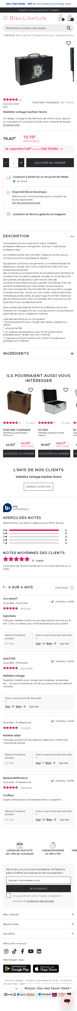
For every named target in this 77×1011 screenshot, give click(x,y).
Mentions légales (14, 980)
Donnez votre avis (38, 486)
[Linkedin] (39, 953)
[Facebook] (23, 953)
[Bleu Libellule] (27, 18)
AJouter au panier (50, 162)
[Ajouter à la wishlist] (30, 391)
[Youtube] (31, 953)
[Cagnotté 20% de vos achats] (38, 3)
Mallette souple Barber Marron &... (15, 434)
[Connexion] (61, 18)
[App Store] (46, 971)
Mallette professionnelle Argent (51, 434)
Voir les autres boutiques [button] (26, 202)
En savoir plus (11, 124)
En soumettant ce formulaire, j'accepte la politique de (37, 898)
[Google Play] (17, 971)
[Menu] (5, 18)
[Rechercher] (69, 28)
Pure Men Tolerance (45, 102)
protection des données (40, 901)
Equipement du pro (43, 35)
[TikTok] (14, 953)
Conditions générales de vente (42, 980)
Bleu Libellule (23, 35)
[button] (53, 18)
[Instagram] (6, 953)
